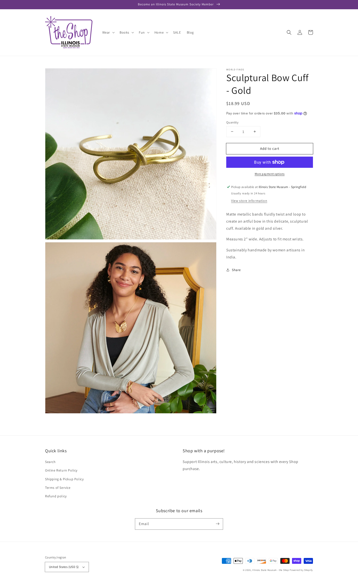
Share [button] (236, 269)
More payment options (270, 174)
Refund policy (56, 496)
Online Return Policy (61, 470)
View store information (249, 200)
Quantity (232, 122)
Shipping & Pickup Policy (64, 479)
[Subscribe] (217, 524)
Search (50, 462)
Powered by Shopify (301, 570)
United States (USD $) (64, 567)
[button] (289, 32)
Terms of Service (58, 487)
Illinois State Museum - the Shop (270, 570)
